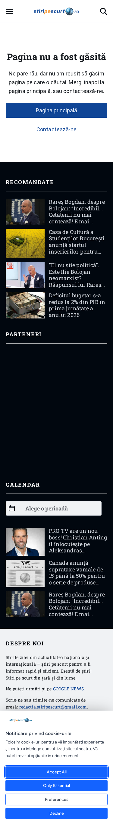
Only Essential (56, 785)
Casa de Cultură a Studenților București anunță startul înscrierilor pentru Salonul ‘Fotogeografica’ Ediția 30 (77, 251)
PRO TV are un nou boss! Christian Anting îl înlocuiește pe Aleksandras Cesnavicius (78, 543)
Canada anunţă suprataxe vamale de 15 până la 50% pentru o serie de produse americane (77, 575)
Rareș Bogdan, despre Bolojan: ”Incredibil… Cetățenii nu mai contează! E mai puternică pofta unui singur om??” (77, 218)
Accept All (57, 772)
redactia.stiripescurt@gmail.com (53, 707)
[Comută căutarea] (103, 11)
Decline (56, 813)
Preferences (56, 799)
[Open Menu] (9, 11)
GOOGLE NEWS (68, 689)
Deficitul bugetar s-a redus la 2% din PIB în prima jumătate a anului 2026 (77, 305)
